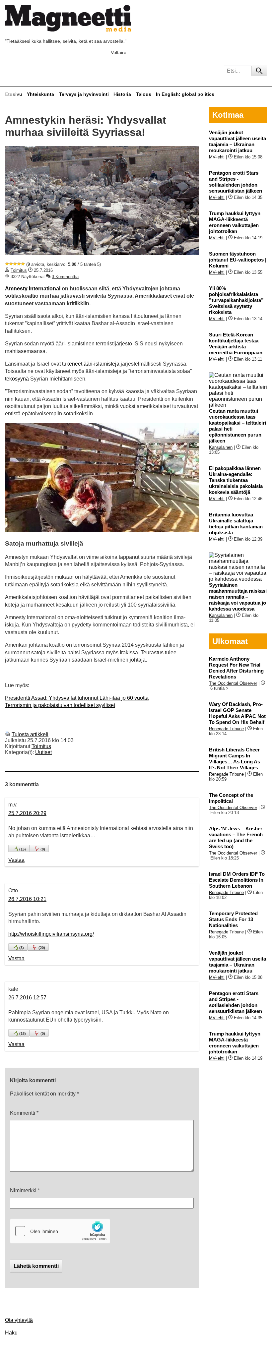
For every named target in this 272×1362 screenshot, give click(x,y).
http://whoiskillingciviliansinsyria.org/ (51, 934)
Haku (11, 1332)
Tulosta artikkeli (30, 734)
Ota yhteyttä (19, 1320)
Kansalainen (221, 447)
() (22, 849)
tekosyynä (17, 379)
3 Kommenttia (65, 276)
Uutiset (43, 752)
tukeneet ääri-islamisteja (90, 364)
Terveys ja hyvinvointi (84, 94)
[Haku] (259, 71)
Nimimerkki (25, 1190)
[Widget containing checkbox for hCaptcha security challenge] (60, 1231)
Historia (122, 94)
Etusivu (13, 94)
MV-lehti (217, 156)
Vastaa (16, 860)
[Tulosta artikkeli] (7, 734)
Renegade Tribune (226, 728)
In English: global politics (185, 94)
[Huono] (7, 264)
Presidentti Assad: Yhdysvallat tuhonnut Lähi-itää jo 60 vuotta (77, 698)
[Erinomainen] (23, 264)
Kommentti (24, 1113)
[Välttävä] (11, 264)
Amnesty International (33, 288)
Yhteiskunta (40, 94)
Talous (143, 94)
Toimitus (19, 270)
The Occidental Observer (233, 683)
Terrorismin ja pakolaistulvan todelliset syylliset (60, 705)
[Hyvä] (19, 264)
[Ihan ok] (15, 264)
